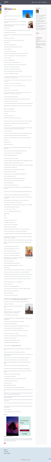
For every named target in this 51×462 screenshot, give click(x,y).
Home (33, 2)
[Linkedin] (8, 9)
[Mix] (12, 9)
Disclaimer (5, 449)
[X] (6, 9)
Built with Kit (24, 433)
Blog (39, 2)
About (36, 2)
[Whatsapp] (14, 9)
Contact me (44, 2)
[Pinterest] (10, 9)
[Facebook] (4, 9)
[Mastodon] (11, 9)
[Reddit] (7, 9)
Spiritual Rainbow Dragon (39, 47)
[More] (15, 9)
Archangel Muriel (38, 39)
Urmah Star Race (38, 46)
